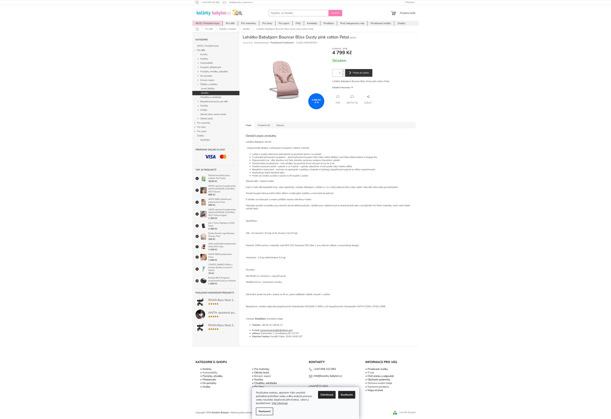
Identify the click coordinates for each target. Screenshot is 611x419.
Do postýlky (206, 75)
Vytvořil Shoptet (407, 412)
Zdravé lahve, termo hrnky (213, 114)
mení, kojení (262, 376)
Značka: (306, 42)
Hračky (203, 109)
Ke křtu (204, 54)
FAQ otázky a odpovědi (380, 376)
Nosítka (204, 105)
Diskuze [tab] (280, 125)
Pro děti (201, 50)
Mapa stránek (375, 390)
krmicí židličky (208, 88)
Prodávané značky (377, 369)
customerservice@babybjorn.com (276, 330)
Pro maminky (203, 122)
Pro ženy (201, 127)
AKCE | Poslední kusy (208, 45)
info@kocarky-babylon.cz (328, 376)
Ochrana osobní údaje (380, 383)
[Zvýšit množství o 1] (343, 71)
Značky (200, 135)
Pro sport (202, 131)
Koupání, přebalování (210, 67)
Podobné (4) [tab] (264, 125)
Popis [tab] (248, 125)
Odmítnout (326, 395)
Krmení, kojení (207, 80)
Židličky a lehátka (208, 84)
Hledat (335, 13)
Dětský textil (206, 118)
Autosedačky (206, 62)
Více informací (280, 403)
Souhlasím (347, 395)
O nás (371, 372)
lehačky (204, 92)
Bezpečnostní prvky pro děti (214, 101)
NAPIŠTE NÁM (319, 386)
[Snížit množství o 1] (343, 75)
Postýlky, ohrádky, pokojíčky (214, 71)
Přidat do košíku (361, 72)
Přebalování (209, 379)
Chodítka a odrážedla (210, 97)
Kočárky (204, 58)
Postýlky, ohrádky (212, 376)
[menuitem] (207, 23)
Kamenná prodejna (378, 387)
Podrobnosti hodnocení (282, 42)
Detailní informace (341, 87)
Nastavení (264, 411)
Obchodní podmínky (379, 379)
